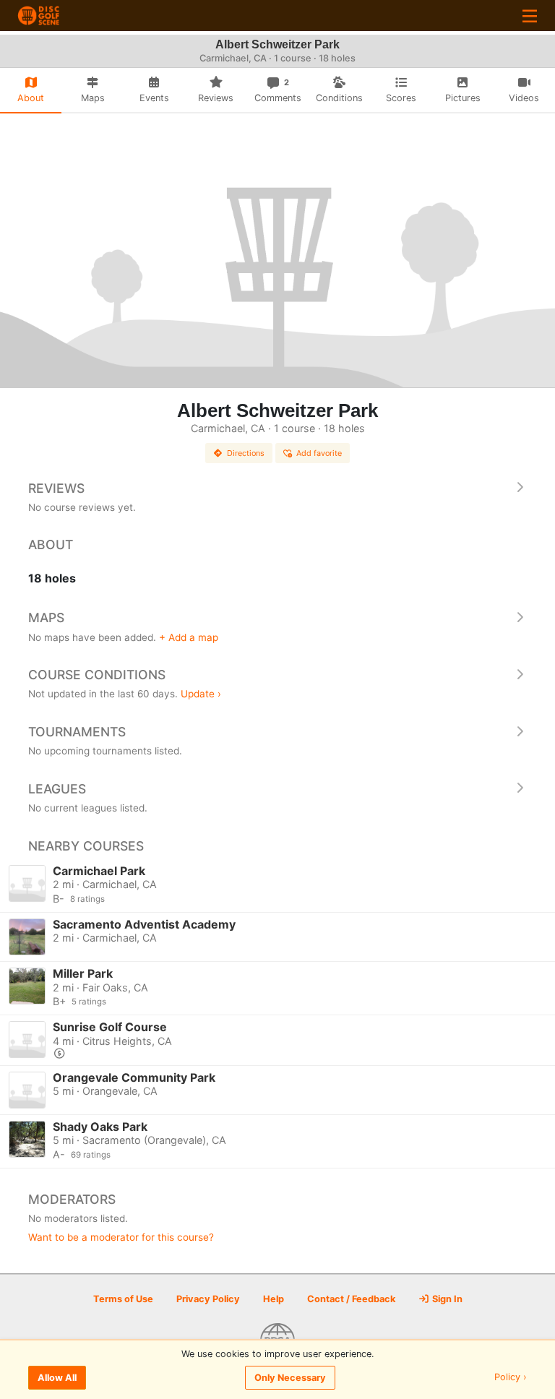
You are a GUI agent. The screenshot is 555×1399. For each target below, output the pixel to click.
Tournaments (77, 731)
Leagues (57, 788)
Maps (46, 617)
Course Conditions (96, 674)
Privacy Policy (208, 1298)
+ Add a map (188, 637)
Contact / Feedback (351, 1298)
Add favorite (319, 453)
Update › (201, 694)
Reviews (56, 488)
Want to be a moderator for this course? (121, 1237)
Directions (245, 453)
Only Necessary (290, 1377)
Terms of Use (123, 1298)
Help (273, 1298)
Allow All (57, 1377)
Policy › (510, 1377)
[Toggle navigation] (530, 16)
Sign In (446, 1298)
